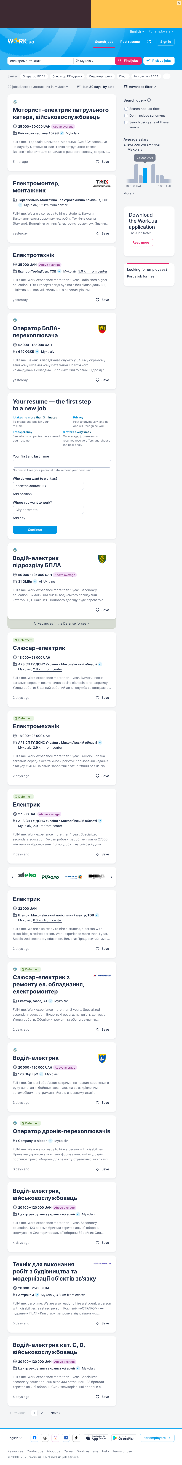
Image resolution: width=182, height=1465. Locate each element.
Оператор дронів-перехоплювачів (61, 1131)
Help (105, 1451)
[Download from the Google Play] (123, 1438)
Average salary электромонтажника (142, 144)
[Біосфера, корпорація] (73, 877)
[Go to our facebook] (34, 1438)
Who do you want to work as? (35, 478)
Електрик (26, 804)
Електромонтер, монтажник (36, 187)
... (167, 76)
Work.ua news (87, 1451)
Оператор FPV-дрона (67, 76)
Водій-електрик (36, 1057)
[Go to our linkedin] (66, 1438)
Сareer (69, 1451)
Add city (19, 518)
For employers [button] (155, 1438)
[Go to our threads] (45, 1438)
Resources (15, 1451)
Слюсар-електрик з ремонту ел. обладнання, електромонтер (48, 984)
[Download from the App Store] (96, 1438)
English (12, 1438)
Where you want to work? (32, 502)
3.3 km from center (70, 1295)
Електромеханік (36, 726)
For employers (159, 31)
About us (53, 1451)
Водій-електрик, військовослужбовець (45, 1194)
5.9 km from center (92, 271)
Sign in (165, 41)
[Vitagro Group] (50, 877)
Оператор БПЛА (34, 76)
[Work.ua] (20, 41)
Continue (35, 530)
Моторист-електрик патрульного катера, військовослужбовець (61, 113)
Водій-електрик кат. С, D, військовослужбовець (49, 1348)
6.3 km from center (47, 920)
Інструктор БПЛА (146, 76)
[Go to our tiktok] (76, 1438)
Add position (22, 494)
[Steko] (27, 877)
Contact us (35, 1451)
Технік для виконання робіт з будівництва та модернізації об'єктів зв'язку (54, 1271)
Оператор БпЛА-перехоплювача (36, 332)
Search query (135, 100)
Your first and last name (31, 456)
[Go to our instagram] (55, 1438)
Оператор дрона (100, 76)
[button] (149, 42)
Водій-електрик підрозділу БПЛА (37, 562)
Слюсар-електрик (39, 647)
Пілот (123, 76)
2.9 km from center (47, 669)
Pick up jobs (161, 60)
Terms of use (122, 1451)
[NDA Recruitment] (97, 877)
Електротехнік (34, 255)
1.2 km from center (53, 205)
